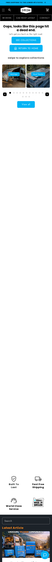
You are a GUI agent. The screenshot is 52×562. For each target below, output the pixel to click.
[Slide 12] (22, 96)
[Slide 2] (13, 93)
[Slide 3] (17, 93)
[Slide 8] (33, 93)
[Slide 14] (29, 96)
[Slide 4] (20, 93)
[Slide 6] (26, 93)
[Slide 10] (39, 93)
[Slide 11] (42, 93)
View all (26, 104)
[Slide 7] (29, 93)
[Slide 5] (23, 93)
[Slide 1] (10, 93)
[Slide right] (47, 94)
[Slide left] (5, 94)
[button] (3, 10)
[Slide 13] (26, 96)
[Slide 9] (36, 93)
